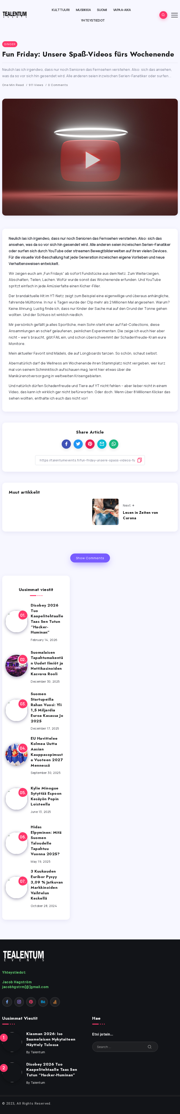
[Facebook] (7, 1002)
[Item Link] (16, 621)
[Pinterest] (31, 1002)
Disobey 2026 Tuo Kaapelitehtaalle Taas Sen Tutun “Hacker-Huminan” (47, 618)
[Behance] (43, 1002)
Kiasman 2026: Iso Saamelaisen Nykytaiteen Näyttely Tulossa (51, 1039)
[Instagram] (19, 1002)
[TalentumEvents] (15, 14)
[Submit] (150, 1047)
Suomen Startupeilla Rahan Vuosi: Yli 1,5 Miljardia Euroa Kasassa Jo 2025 (47, 707)
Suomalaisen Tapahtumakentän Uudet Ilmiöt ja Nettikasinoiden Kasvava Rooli (47, 663)
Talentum (38, 1052)
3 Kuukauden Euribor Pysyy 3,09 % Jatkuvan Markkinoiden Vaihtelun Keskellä (47, 884)
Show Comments (90, 558)
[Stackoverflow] (54, 1002)
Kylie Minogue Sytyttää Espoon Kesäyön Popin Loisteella (46, 796)
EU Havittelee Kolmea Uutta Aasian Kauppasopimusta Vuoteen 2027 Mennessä (47, 752)
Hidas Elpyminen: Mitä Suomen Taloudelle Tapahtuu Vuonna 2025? (46, 840)
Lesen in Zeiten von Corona (140, 515)
